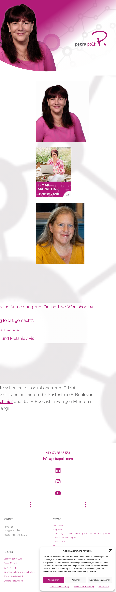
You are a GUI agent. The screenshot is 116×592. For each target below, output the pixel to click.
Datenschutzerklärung (59, 586)
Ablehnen (76, 580)
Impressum (104, 586)
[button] (110, 550)
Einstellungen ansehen (99, 580)
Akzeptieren (53, 580)
